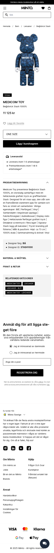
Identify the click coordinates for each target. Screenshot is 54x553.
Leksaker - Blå (14, 288)
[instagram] (5, 448)
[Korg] (49, 8)
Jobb (5, 470)
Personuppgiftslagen (13, 500)
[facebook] (28, 448)
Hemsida (6, 26)
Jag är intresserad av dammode (29, 346)
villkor (40, 382)
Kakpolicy (8, 505)
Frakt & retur (11, 266)
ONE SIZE (12, 134)
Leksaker (28, 26)
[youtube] (21, 448)
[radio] (10, 346)
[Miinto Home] (27, 8)
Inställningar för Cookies (10, 511)
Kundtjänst (33, 470)
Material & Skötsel (14, 258)
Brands (6, 479)
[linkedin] (13, 448)
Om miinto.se (9, 465)
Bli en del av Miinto (12, 474)
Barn (17, 26)
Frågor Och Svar (36, 465)
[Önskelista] (43, 8)
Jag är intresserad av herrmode (29, 353)
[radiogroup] (27, 349)
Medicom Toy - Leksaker (19, 293)
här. (48, 385)
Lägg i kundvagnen (27, 143)
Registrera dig (27, 372)
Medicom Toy (13, 102)
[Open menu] (4, 8)
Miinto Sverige (14, 414)
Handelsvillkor (10, 496)
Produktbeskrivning (15, 182)
